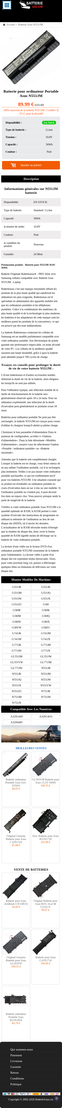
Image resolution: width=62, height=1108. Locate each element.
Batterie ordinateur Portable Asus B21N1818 (16, 1017)
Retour (14, 1072)
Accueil (10, 24)
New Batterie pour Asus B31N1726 (45, 837)
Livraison (16, 1061)
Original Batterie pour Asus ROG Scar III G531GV (45, 903)
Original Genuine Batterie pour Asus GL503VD (16, 960)
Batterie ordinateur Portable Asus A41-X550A (16, 782)
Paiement (16, 1055)
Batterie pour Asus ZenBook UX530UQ (16, 902)
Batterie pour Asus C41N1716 (45, 959)
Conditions (17, 1078)
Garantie (15, 1067)
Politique (16, 1084)
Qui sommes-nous (21, 1049)
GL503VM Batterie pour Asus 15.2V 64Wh (45, 781)
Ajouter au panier (31, 165)
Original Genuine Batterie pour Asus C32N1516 (16, 839)
